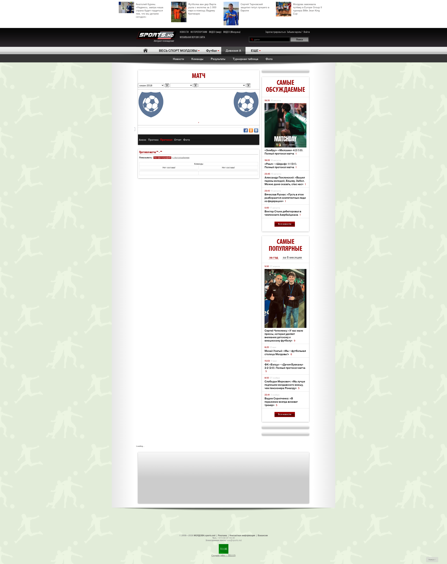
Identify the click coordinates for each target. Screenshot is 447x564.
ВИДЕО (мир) (215, 32)
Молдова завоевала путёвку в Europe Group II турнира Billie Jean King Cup (307, 9)
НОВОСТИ (184, 32)
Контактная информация (242, 535)
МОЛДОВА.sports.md (204, 535)
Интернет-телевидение (165, 41)
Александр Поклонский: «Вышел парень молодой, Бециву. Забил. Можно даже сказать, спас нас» (285, 181)
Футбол (211, 50)
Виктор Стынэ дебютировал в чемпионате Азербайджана (283, 213)
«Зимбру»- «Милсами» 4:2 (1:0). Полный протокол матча (284, 151)
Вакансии (263, 535)
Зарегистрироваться (275, 32)
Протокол (166, 139)
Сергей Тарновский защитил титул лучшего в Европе (255, 7)
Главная (145, 50)
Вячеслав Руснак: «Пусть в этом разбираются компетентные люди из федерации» (285, 198)
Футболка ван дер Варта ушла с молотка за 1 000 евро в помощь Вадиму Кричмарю (202, 9)
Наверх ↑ (432, 560)
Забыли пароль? (294, 32)
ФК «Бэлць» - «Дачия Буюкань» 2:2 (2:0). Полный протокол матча (285, 368)
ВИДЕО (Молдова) (231, 32)
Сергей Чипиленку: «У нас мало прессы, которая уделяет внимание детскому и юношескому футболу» (284, 335)
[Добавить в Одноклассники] (251, 130)
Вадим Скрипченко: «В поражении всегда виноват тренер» (281, 402)
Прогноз (153, 139)
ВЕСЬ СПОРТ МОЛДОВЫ (178, 50)
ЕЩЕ (254, 50)
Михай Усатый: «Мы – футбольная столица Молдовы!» (285, 352)
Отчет (177, 139)
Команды (197, 59)
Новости (178, 59)
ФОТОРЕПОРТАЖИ (198, 32)
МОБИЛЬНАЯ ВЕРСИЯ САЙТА (192, 37)
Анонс (142, 139)
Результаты (218, 59)
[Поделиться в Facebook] (246, 130)
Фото (269, 59)
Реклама (222, 535)
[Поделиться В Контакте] (256, 130)
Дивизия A (233, 50)
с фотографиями (181, 157)
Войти (307, 32)
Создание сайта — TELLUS (223, 555)
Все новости (284, 224)
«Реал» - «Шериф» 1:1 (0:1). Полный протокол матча (281, 165)
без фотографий (162, 157)
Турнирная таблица (245, 59)
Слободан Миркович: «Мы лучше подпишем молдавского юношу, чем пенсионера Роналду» (285, 385)
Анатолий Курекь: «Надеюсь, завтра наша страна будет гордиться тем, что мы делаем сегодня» (149, 10)
